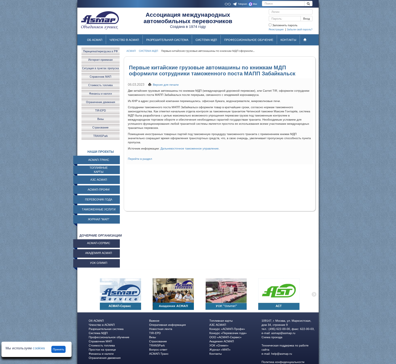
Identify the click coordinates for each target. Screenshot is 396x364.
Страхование (100, 127)
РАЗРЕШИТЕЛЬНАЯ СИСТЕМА (167, 39)
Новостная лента (160, 329)
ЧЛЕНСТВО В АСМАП (124, 39)
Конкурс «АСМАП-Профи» (227, 329)
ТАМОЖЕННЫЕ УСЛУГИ (99, 209)
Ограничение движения (100, 101)
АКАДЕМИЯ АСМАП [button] (98, 253)
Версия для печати (166, 84)
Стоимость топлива (100, 85)
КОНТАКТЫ (288, 39)
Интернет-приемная (100, 59)
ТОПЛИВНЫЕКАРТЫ (99, 169)
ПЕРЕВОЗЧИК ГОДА (98, 199)
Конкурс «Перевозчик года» (228, 333)
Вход (306, 18)
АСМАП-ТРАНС (98, 159)
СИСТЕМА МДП (206, 39)
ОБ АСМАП (94, 39)
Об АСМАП (96, 320)
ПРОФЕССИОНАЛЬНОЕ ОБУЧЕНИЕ (248, 39)
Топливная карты (221, 320)
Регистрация (276, 29)
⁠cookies (39, 348)
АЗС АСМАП (98, 179)
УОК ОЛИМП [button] (98, 262)
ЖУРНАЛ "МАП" (98, 219)
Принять (58, 349)
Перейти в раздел (140, 158)
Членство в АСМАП (102, 324)
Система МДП (98, 333)
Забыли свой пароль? (299, 29)
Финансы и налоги (100, 93)
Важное (154, 320)
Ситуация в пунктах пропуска (100, 68)
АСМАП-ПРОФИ (99, 189)
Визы (100, 118)
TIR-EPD (100, 110)
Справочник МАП (100, 76)
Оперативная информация (167, 324)
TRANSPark (100, 135)
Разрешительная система (106, 329)
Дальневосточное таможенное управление (189, 148)
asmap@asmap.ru (283, 333)
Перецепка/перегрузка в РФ (100, 51)
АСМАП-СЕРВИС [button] (98, 243)
